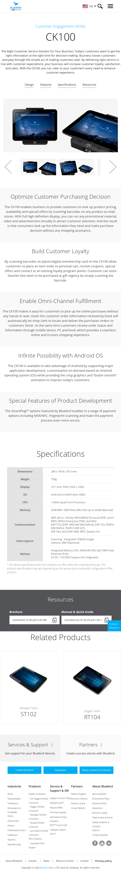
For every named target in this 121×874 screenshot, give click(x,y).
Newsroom (97, 808)
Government (13, 820)
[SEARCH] (100, 6)
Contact (84, 860)
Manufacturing (14, 844)
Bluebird (44, 867)
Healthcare (12, 834)
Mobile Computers (37, 793)
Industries (14, 786)
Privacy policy (103, 860)
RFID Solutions (35, 838)
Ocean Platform (78, 808)
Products (35, 786)
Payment (12, 839)
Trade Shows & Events (102, 817)
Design (29, 84)
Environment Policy (100, 798)
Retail (10, 793)
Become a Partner (79, 798)
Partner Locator (78, 803)
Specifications (67, 84)
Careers (96, 830)
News (46, 860)
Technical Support (58, 812)
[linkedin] (109, 843)
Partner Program (78, 793)
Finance (11, 825)
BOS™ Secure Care (58, 825)
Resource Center (65, 860)
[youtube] (102, 843)
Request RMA (56, 807)
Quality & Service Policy (60, 798)
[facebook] (95, 843)
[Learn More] (29, 687)
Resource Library (99, 812)
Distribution (13, 803)
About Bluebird (102, 786)
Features (46, 84)
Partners (77, 786)
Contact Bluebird (100, 834)
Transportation (14, 798)
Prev (8, 167)
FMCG (10, 816)
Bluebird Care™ (57, 802)
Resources (89, 84)
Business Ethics (99, 803)
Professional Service (17, 830)
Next (112, 167)
